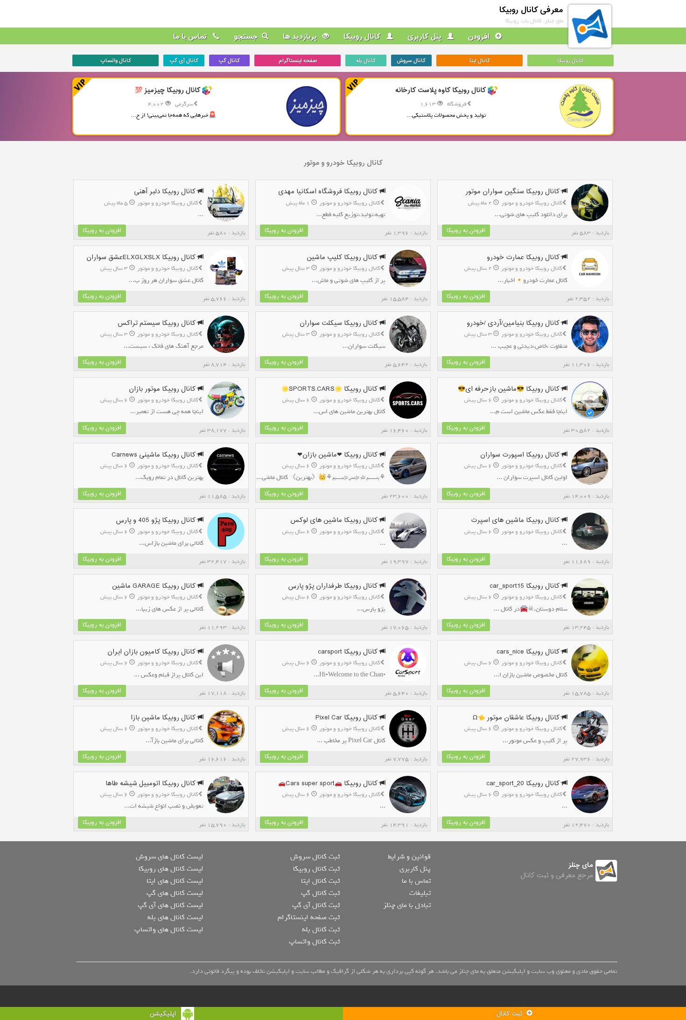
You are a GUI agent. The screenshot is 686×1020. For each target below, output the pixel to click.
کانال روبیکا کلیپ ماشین (343, 257)
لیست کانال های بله (175, 917)
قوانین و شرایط (409, 856)
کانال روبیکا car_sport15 (525, 586)
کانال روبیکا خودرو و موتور (343, 163)
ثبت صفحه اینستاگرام (309, 917)
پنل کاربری (425, 37)
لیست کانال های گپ (175, 893)
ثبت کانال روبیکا (316, 868)
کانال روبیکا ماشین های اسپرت (516, 520)
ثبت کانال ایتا (320, 880)
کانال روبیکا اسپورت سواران (520, 455)
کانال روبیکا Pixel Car (347, 717)
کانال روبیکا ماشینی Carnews (154, 455)
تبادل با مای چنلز (407, 905)
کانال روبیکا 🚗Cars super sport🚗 (328, 783)
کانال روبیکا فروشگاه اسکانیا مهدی (328, 191)
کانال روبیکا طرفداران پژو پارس (333, 586)
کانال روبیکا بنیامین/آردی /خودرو (514, 323)
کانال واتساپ (115, 61)
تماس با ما (191, 37)
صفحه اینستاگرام (298, 61)
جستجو (246, 37)
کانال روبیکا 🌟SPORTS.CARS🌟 (330, 389)
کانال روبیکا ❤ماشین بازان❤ (338, 455)
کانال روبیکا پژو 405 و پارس (156, 520)
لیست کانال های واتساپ (168, 929)
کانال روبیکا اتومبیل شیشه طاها (151, 783)
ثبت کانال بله (321, 929)
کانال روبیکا (363, 37)
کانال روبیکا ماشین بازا (164, 717)
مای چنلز (580, 865)
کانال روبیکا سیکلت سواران (339, 323)
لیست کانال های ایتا (175, 880)
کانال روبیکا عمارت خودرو (524, 257)
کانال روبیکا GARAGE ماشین (154, 586)
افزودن (479, 37)
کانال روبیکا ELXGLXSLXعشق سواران (141, 257)
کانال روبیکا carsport (348, 652)
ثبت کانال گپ (320, 893)
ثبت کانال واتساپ (314, 941)
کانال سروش (411, 61)
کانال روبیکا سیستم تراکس (157, 323)
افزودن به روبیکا (466, 230)
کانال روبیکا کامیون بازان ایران (152, 652)
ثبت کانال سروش (315, 856)
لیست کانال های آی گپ (170, 905)
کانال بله (366, 61)
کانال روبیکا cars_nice (529, 652)
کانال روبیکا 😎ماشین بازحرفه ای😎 (509, 389)
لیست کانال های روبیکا (171, 868)
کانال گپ (229, 61)
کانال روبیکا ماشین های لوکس (334, 520)
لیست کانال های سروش (169, 856)
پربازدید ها (301, 37)
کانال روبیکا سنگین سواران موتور (513, 191)
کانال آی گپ (183, 61)
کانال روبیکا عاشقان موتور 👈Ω (517, 717)
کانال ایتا (479, 61)
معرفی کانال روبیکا (531, 10)
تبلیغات (420, 893)
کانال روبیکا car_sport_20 (523, 783)
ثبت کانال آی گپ (316, 905)
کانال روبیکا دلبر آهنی (165, 191)
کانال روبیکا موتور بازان (163, 389)
